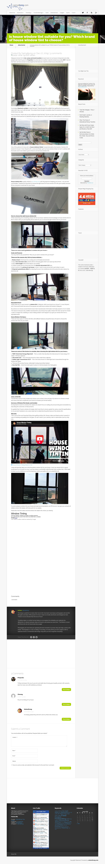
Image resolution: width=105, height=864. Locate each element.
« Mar (78, 823)
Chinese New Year (65, 813)
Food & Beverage (39, 12)
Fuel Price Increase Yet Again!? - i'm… (40, 821)
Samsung (66, 826)
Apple (66, 811)
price (66, 825)
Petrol (58, 825)
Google (31, 637)
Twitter (36, 637)
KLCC (62, 821)
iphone (67, 820)
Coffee (59, 815)
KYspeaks (21, 677)
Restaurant (62, 826)
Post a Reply (66, 689)
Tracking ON (45, 848)
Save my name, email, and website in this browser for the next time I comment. (33, 765)
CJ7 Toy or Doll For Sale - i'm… (40, 843)
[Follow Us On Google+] (96, 12)
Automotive (20, 12)
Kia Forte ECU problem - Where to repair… (39, 829)
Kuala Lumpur (66, 821)
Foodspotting (60, 819)
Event (47, 12)
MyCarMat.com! (82, 87)
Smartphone (58, 828)
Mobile (58, 824)
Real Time (40, 848)
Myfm (61, 824)
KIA (60, 821)
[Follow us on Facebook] (87, 12)
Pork (64, 825)
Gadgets (62, 12)
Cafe (56, 813)
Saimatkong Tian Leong (18, 820)
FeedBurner (90, 183)
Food (63, 815)
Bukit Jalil (70, 812)
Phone (61, 825)
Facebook (34, 637)
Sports (68, 12)
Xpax (56, 829)
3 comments (56, 53)
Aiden (63, 811)
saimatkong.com (93, 860)
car (58, 813)
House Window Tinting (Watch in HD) (22, 465)
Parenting (29, 12)
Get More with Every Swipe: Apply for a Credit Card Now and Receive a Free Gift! (87, 127)
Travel (74, 12)
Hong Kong (61, 820)
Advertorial (12, 12)
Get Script (36, 848)
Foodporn (58, 817)
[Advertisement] (60, 6)
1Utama (60, 811)
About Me (13, 854)
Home (11, 45)
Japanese (57, 821)
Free (71, 819)
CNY (56, 815)
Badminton (64, 812)
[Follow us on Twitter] (83, 12)
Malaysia (67, 823)
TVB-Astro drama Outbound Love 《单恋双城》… (39, 833)
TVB (69, 828)
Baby (60, 812)
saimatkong (19, 822)
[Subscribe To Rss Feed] (91, 12)
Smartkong (20, 821)
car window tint (36, 181)
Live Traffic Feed (40, 811)
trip (67, 828)
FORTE (68, 819)
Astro (56, 812)
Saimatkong (27, 53)
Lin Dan (62, 822)
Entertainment (54, 12)
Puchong (57, 826)
